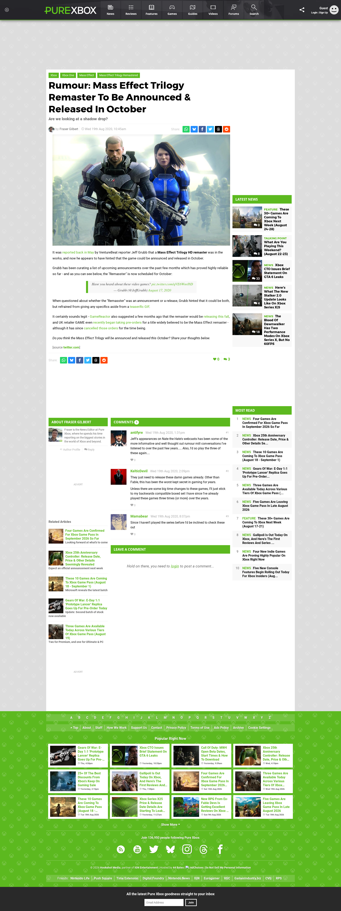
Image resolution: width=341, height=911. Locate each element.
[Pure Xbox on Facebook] (220, 850)
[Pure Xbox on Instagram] (187, 850)
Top (75, 728)
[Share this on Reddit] (226, 129)
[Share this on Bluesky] (194, 129)
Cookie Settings (259, 728)
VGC (227, 878)
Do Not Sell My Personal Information (228, 867)
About (86, 728)
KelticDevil (139, 471)
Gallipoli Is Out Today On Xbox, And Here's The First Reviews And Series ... (265, 539)
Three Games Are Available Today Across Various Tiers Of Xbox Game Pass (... (264, 489)
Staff (98, 728)
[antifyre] (118, 444)
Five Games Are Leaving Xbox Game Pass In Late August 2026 (265, 506)
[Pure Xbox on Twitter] (154, 850)
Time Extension (127, 878)
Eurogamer (212, 878)
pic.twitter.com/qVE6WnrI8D (172, 284)
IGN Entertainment (146, 867)
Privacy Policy (176, 728)
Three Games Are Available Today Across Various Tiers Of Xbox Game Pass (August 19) (85, 632)
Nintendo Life (80, 878)
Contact (156, 728)
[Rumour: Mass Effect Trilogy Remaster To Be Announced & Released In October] (141, 190)
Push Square (103, 878)
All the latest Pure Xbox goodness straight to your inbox (170, 894)
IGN (197, 878)
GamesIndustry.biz (247, 878)
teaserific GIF (139, 307)
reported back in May (78, 252)
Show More (169, 824)
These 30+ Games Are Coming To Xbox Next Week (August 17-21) (265, 522)
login (175, 566)
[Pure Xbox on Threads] (203, 850)
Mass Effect (86, 75)
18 (257, 332)
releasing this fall (216, 316)
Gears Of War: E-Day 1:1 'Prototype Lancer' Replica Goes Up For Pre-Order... (265, 472)
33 (257, 279)
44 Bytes (178, 867)
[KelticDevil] (118, 483)
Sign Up (323, 12)
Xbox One (68, 75)
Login (314, 12)
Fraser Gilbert (69, 129)
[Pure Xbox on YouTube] (137, 850)
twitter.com (71, 347)
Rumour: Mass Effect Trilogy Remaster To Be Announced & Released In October (120, 97)
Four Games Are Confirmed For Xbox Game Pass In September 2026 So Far (84, 534)
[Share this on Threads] (218, 129)
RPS (279, 878)
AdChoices (196, 867)
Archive (238, 728)
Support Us (139, 728)
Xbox (54, 75)
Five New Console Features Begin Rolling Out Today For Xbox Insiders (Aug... (265, 572)
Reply (91, 449)
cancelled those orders (101, 328)
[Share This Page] (302, 10)
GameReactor (100, 316)
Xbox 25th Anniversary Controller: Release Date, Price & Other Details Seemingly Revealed (83, 558)
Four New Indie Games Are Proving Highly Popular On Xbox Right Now (263, 555)
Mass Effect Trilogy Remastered (118, 75)
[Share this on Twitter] (210, 129)
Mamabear (139, 516)
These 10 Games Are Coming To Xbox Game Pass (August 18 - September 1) (86, 582)
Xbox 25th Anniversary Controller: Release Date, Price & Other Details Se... (265, 439)
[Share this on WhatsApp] (186, 129)
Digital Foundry (153, 878)
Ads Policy (221, 728)
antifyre (136, 432)
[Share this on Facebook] (202, 129)
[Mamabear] (118, 528)
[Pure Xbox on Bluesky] (170, 850)
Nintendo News (179, 878)
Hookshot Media (110, 867)
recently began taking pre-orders (117, 322)
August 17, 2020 (159, 290)
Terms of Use (200, 728)
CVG (268, 878)
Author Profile (71, 449)
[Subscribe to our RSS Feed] (120, 850)
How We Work (117, 728)
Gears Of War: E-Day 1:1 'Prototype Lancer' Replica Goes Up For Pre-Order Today (86, 604)
